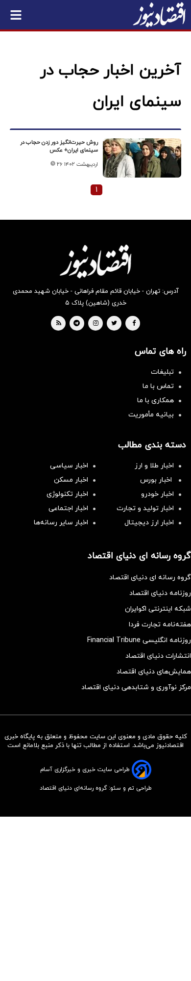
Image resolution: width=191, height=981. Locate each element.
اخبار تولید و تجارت (145, 508)
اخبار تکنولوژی (67, 494)
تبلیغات (162, 372)
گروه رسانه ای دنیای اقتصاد (150, 577)
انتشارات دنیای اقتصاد (158, 656)
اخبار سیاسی (69, 465)
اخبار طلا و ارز (154, 465)
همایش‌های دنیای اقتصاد (154, 671)
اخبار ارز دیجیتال (149, 522)
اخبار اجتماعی (68, 508)
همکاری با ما (155, 400)
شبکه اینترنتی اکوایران (158, 609)
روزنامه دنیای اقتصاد (160, 593)
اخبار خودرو (157, 494)
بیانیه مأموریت (151, 414)
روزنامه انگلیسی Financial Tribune (139, 640)
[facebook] (134, 323)
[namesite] (159, 14)
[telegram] (76, 323)
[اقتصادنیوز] (95, 261)
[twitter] (114, 323)
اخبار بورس (157, 480)
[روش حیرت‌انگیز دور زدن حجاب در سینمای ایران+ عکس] (142, 158)
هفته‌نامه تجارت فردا (160, 624)
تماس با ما (158, 386)
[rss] (58, 323)
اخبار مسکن (71, 480)
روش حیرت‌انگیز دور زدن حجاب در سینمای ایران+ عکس (59, 146)
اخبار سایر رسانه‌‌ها (61, 522)
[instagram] (95, 323)
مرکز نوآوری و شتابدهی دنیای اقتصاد (136, 687)
